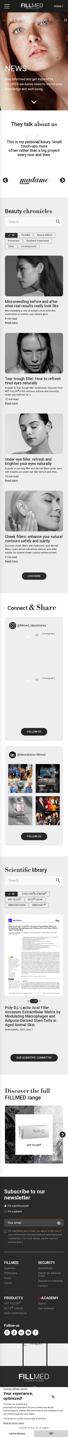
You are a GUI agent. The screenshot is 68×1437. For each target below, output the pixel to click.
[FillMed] (32, 6)
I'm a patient (15, 1211)
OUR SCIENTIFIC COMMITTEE (34, 1057)
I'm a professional (18, 1205)
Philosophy (10, 1273)
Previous (5, 180)
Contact (43, 1285)
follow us (34, 731)
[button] (20, 653)
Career (8, 1283)
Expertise (9, 1268)
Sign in (42, 1303)
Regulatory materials (50, 1280)
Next (63, 180)
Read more (11, 322)
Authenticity (45, 1268)
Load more (34, 576)
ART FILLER (12, 1303)
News (7, 1278)
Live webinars (46, 1308)
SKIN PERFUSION (15, 1313)
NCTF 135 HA (13, 1308)
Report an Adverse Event (49, 1274)
